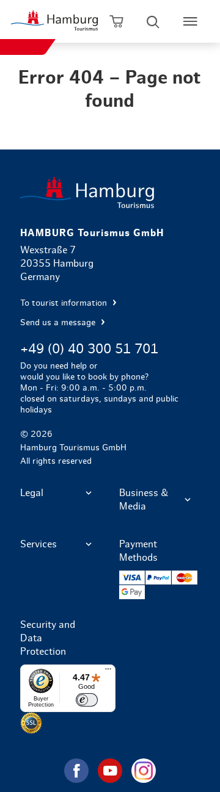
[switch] (87, 700)
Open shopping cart (116, 21)
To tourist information (64, 303)
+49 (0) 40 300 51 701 (89, 349)
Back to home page (110, 192)
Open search (153, 21)
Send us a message (59, 323)
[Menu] (108, 671)
